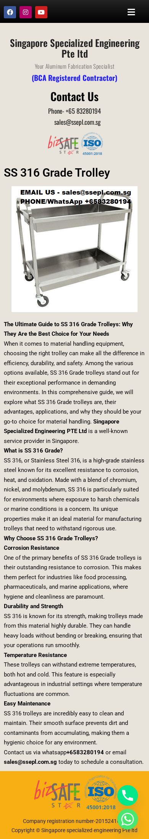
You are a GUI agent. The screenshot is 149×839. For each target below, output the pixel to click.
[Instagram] (25, 12)
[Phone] (127, 795)
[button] (131, 12)
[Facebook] (10, 12)
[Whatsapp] (127, 819)
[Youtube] (41, 12)
